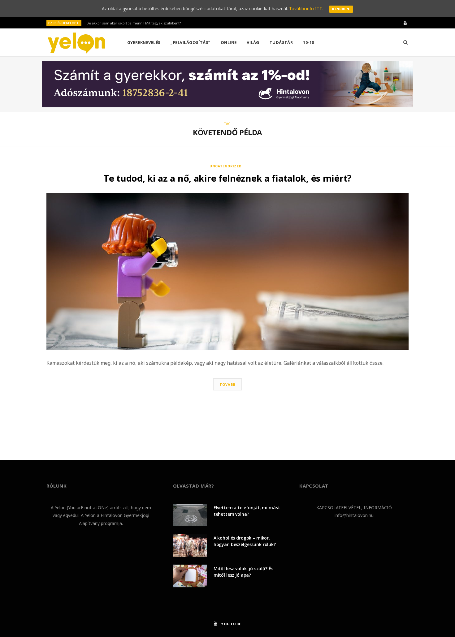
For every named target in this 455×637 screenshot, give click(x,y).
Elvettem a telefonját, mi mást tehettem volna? (247, 511)
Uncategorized (226, 166)
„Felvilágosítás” (190, 42)
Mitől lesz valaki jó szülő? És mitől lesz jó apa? (243, 572)
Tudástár (281, 42)
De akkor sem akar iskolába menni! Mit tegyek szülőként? (133, 23)
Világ (253, 42)
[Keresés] (405, 42)
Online (229, 42)
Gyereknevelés (144, 42)
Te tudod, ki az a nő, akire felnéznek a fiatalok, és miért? (227, 178)
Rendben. (341, 9)
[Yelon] (76, 43)
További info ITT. (306, 8)
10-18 (308, 42)
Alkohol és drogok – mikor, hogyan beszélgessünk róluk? (245, 541)
